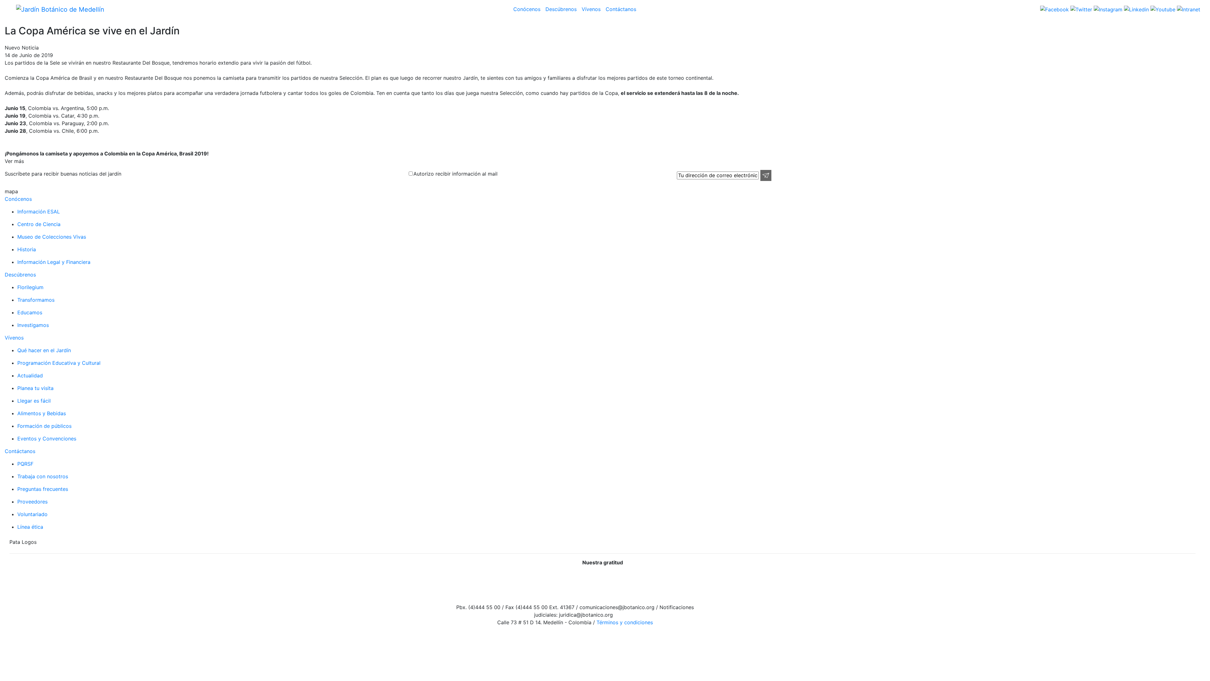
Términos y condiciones (624, 622)
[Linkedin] (1135, 9)
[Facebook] (1054, 9)
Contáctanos (621, 9)
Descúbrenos (561, 9)
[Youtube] (1162, 9)
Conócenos (526, 9)
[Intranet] (1187, 9)
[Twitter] (1080, 9)
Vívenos (591, 9)
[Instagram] (1107, 9)
